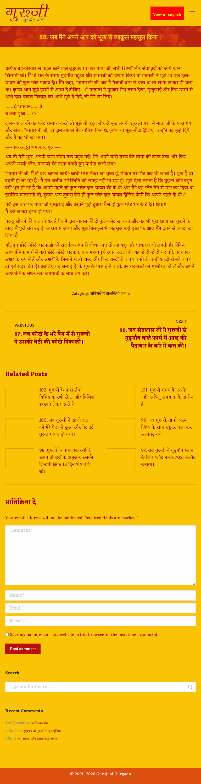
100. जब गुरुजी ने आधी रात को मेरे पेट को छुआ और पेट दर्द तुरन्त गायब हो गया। (66, 427)
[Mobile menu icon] (192, 13)
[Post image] (19, 398)
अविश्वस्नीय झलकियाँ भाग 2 (110, 293)
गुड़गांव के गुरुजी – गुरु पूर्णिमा (42, 731)
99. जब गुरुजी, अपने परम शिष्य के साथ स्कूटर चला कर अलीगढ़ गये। (166, 427)
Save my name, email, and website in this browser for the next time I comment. (84, 635)
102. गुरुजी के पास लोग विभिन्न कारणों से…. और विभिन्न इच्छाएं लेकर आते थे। (66, 397)
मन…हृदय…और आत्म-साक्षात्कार (37, 739)
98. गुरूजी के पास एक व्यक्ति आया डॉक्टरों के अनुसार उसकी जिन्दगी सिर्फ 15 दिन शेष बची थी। (66, 461)
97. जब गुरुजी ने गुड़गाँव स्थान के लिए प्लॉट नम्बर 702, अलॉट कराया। (168, 457)
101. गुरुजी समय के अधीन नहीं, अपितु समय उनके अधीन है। (167, 397)
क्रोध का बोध (39, 723)
